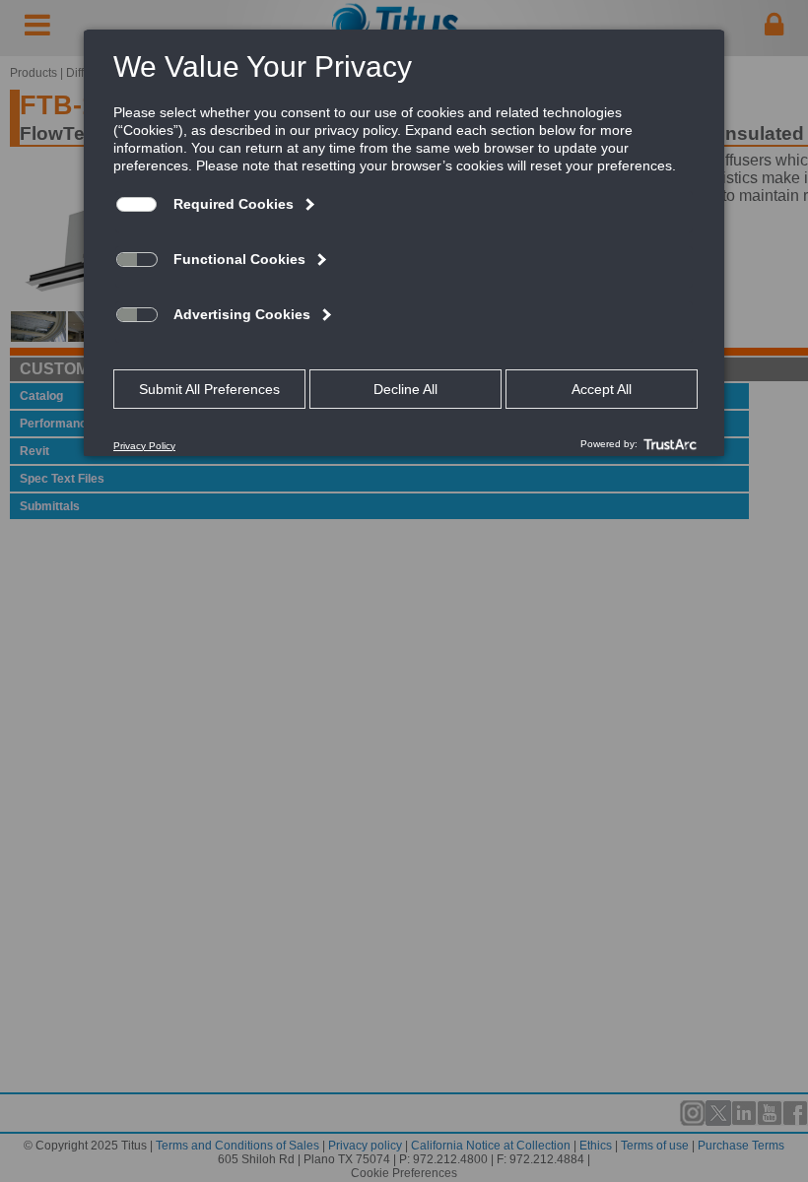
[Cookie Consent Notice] (404, 243)
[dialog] (404, 242)
